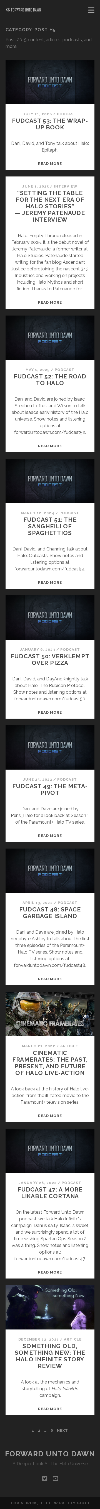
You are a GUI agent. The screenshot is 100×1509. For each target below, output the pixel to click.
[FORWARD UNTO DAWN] (24, 10)
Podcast (67, 114)
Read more (50, 164)
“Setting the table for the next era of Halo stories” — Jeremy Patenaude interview (50, 206)
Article (69, 1046)
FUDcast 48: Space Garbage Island (50, 912)
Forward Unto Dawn (50, 1454)
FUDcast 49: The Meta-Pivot (50, 789)
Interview (66, 186)
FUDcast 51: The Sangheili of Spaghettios (50, 526)
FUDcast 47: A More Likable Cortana (50, 1193)
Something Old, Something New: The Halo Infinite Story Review (50, 1356)
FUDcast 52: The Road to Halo (50, 379)
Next (62, 1430)
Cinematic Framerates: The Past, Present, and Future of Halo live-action (50, 1062)
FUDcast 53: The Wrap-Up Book (50, 124)
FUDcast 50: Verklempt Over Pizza (50, 659)
